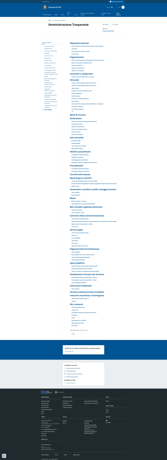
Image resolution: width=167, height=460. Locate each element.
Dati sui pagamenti (75, 252)
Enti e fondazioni (44, 405)
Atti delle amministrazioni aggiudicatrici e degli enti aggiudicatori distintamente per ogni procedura (94, 183)
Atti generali (74, 49)
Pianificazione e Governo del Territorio (87, 274)
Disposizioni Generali (79, 43)
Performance (76, 118)
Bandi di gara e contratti (81, 178)
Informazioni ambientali (80, 285)
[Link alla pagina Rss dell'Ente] (106, 420)
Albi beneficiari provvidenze (77, 323)
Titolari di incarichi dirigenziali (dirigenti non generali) (83, 85)
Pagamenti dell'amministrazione (84, 249)
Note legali (86, 423)
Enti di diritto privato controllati (78, 146)
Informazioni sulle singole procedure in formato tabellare (84, 181)
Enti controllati (76, 137)
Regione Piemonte (45, 1)
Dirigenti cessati (75, 88)
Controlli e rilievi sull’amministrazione (87, 215)
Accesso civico (74, 310)
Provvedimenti (76, 165)
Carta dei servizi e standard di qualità (79, 233)
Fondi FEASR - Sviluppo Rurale (106, 14)
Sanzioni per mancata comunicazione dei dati (81, 63)
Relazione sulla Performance (77, 126)
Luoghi (107, 410)
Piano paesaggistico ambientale (78, 282)
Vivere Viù (68, 14)
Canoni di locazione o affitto (77, 212)
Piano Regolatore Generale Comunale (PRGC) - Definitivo (84, 277)
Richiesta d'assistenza (89, 433)
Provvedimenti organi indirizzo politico (80, 168)
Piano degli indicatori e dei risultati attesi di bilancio (83, 204)
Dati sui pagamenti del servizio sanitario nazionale (82, 254)
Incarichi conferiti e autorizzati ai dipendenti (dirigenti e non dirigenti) (87, 104)
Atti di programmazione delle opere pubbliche (81, 268)
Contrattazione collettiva (77, 106)
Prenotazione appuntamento (90, 431)
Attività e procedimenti (80, 151)
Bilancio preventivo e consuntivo (78, 201)
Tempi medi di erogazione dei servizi (79, 246)
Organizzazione (77, 57)
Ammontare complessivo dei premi (79, 129)
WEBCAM (65, 421)
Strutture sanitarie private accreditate (87, 292)
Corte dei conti (74, 226)
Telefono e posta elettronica (77, 68)
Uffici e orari (43, 433)
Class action (74, 235)
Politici (42, 411)
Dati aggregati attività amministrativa (80, 154)
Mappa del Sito (76, 454)
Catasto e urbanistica (67, 405)
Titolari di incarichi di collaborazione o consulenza (82, 77)
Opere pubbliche (77, 263)
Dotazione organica (75, 96)
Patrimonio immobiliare (76, 210)
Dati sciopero (74, 325)
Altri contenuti (76, 304)
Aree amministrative (45, 401)
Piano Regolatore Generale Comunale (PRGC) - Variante (84, 280)
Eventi (107, 412)
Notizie (107, 401)
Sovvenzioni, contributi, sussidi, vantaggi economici (93, 189)
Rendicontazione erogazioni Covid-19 (80, 298)
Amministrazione (47, 15)
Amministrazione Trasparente (90, 427)
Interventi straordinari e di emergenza (87, 295)
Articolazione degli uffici (77, 65)
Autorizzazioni (66, 403)
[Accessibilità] (4, 456)
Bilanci (73, 198)
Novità (56, 15)
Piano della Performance (77, 124)
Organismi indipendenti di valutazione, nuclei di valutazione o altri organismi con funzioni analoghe (94, 221)
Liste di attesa (74, 240)
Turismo (75, 15)
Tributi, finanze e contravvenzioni (91, 403)
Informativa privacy (88, 421)
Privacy (73, 318)
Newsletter (108, 422)
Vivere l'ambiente (75, 289)
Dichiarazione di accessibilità (90, 425)
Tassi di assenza (75, 101)
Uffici (42, 413)
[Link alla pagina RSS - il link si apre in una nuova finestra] (112, 7)
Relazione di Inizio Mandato (77, 70)
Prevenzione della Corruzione (78, 307)
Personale (74, 80)
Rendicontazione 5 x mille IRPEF (78, 320)
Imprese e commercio (67, 407)
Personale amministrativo (46, 409)
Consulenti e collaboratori (81, 73)
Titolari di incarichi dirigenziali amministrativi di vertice (83, 83)
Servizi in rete (74, 243)
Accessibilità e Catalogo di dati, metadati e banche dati (83, 312)
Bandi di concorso (78, 114)
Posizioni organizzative (76, 93)
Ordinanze (73, 301)
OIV (72, 111)
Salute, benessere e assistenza (91, 401)
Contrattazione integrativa (77, 109)
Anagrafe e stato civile (67, 401)
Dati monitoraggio (45, 454)
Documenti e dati (45, 403)
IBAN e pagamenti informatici (78, 260)
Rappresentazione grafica (77, 148)
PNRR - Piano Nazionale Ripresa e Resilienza (87, 14)
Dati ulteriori (74, 315)
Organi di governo (45, 407)
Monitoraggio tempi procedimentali (79, 160)
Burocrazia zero (75, 54)
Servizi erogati (76, 229)
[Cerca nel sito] (122, 7)
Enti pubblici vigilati (75, 140)
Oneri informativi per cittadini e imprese (80, 51)
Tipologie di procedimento (77, 157)
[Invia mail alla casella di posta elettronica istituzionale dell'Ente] (51, 429)
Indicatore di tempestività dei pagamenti (80, 257)
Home (49, 20)
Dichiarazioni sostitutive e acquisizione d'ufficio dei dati (84, 162)
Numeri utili (43, 435)
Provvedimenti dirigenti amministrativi (80, 171)
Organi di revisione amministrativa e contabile (81, 224)
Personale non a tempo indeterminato (80, 98)
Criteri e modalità (75, 192)
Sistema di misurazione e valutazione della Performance (84, 121)
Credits (65, 454)
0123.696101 (48, 425)
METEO (64, 423)
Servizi (62, 15)
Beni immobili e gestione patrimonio (86, 207)
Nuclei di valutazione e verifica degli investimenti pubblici (84, 266)
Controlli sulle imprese (80, 174)
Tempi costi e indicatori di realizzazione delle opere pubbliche (85, 271)
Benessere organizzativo (77, 134)
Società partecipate (75, 143)
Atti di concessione (75, 195)
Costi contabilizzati (75, 238)
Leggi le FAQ (87, 428)
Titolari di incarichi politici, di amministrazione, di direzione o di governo (87, 60)
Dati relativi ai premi (76, 132)
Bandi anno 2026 (75, 186)
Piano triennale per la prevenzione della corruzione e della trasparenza (87, 46)
